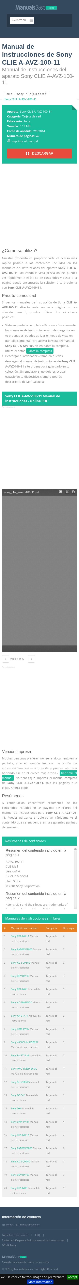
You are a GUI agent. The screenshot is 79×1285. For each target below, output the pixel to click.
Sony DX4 (16, 1108)
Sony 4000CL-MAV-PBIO (24, 1042)
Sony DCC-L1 (18, 1095)
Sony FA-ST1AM (20, 1055)
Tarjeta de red (31, 116)
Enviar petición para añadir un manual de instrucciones (33, 1240)
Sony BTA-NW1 (19, 989)
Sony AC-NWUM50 (21, 1002)
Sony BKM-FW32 (20, 1029)
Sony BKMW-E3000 (21, 949)
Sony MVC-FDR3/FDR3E (24, 1068)
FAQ (37, 1235)
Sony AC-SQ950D (20, 962)
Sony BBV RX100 (20, 976)
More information (40, 1282)
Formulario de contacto (15, 1235)
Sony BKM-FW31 (20, 1121)
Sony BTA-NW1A (20, 936)
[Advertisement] (39, 207)
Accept (72, 1277)
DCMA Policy (9, 1245)
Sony (26, 121)
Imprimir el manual (25, 141)
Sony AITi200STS (20, 1082)
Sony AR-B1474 (19, 1015)
